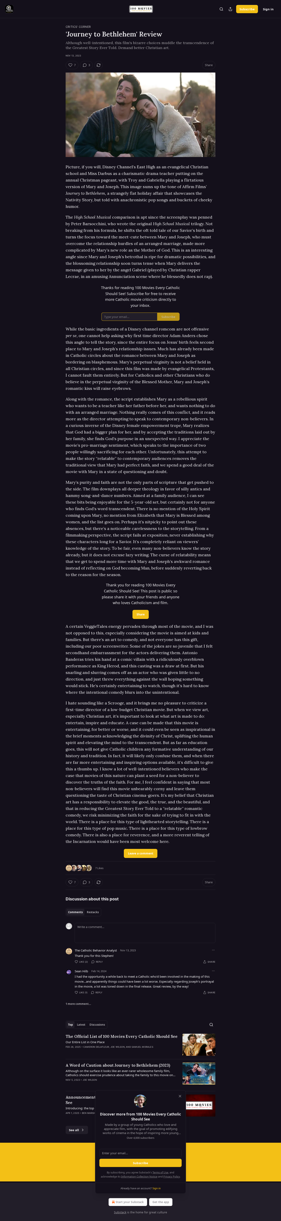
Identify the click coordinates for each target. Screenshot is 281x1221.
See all (74, 1130)
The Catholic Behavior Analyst (96, 950)
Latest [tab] (81, 1024)
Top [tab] (70, 1024)
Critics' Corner (78, 26)
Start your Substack (130, 1202)
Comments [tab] (75, 912)
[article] (140, 1044)
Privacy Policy (171, 1176)
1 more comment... (78, 1004)
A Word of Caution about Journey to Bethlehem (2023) (118, 1065)
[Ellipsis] (213, 950)
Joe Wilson (117, 1046)
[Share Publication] (230, 9)
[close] (180, 1096)
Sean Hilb (81, 971)
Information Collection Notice (139, 1176)
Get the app (160, 1202)
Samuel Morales (142, 1046)
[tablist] (83, 912)
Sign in (268, 9)
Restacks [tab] (93, 912)
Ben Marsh (89, 1113)
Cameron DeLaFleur (96, 1046)
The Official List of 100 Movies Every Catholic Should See (122, 1036)
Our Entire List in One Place (85, 1042)
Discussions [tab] (97, 1024)
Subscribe (247, 9)
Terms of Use (160, 1172)
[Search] (221, 9)
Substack (120, 1212)
